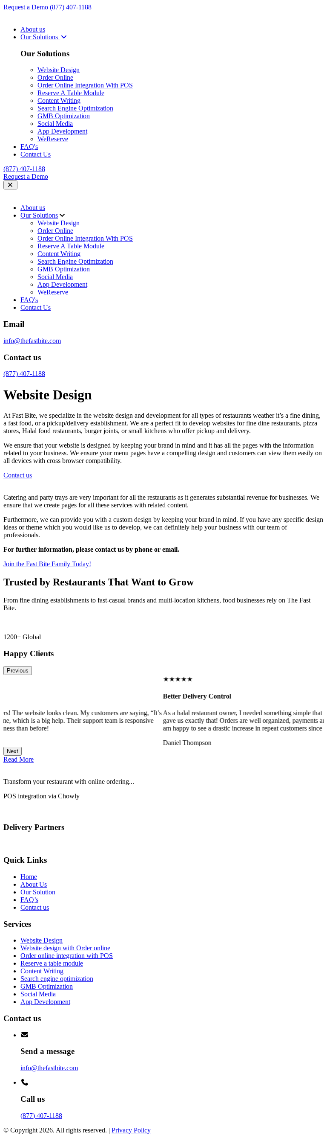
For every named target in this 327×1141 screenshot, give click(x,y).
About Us (33, 884)
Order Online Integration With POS (85, 85)
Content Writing (58, 100)
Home (28, 876)
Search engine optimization (56, 978)
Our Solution (37, 892)
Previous (18, 670)
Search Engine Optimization (75, 108)
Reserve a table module (51, 963)
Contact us (34, 907)
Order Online (55, 77)
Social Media (55, 123)
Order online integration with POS (66, 955)
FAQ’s (29, 899)
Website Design (58, 69)
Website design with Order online (65, 948)
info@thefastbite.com (32, 340)
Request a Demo (26, 7)
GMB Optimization (63, 115)
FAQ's (29, 146)
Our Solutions (40, 37)
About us (32, 29)
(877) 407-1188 (71, 7)
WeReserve (52, 139)
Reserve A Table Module (70, 92)
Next (12, 751)
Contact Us (35, 154)
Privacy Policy (131, 1130)
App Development (62, 131)
